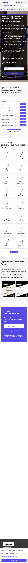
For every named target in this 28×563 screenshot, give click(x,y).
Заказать (23, 104)
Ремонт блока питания (7, 107)
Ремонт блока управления (8, 110)
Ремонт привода (5, 119)
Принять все (14, 560)
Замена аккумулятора (7, 113)
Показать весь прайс (14, 131)
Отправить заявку (14, 73)
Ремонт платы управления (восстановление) (8, 116)
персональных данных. (16, 77)
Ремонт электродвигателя (8, 125)
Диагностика (5, 104)
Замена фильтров (6, 122)
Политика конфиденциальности (9, 556)
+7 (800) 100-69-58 (10, 5)
